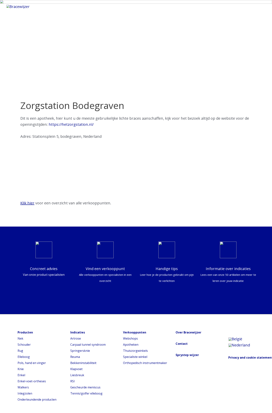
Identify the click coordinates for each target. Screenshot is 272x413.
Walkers (23, 387)
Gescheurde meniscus (85, 387)
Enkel (21, 375)
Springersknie (80, 351)
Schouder (24, 345)
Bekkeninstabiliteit (83, 363)
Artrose (75, 338)
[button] (225, 6)
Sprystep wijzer (187, 355)
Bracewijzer (167, 6)
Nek (20, 338)
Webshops (130, 338)
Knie (21, 369)
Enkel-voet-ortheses (32, 381)
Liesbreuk (77, 375)
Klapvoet (76, 369)
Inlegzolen (25, 393)
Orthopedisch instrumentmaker (145, 363)
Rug (20, 351)
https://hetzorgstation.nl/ (71, 124)
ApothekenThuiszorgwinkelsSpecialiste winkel (135, 351)
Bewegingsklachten (130, 6)
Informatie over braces (81, 6)
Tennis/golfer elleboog (86, 393)
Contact (182, 344)
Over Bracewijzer (188, 332)
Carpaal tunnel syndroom (88, 345)
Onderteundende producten (37, 399)
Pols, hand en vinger (32, 363)
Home (46, 6)
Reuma (75, 357)
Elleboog (24, 357)
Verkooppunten (201, 6)
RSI (72, 381)
